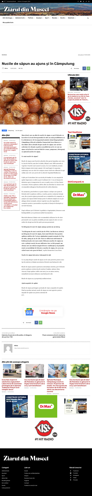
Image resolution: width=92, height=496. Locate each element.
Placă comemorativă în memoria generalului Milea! (53, 336)
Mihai (6, 68)
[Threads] (89, 1)
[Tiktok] (86, 1)
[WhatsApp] (88, 68)
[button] (88, 18)
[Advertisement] (46, 40)
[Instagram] (83, 1)
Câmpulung (11, 130)
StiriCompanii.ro (76, 181)
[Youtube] (80, 1)
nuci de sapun (19, 130)
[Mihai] (3, 68)
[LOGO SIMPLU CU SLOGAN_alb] (79, 127)
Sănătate (4, 54)
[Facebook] (78, 1)
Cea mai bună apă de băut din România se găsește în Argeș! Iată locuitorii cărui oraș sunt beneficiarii (10, 160)
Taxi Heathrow (75, 132)
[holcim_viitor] (79, 176)
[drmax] (79, 207)
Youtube (75, 473)
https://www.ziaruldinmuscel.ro (21, 348)
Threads (75, 480)
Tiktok (74, 477)
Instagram (76, 475)
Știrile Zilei (70, 92)
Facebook (76, 471)
